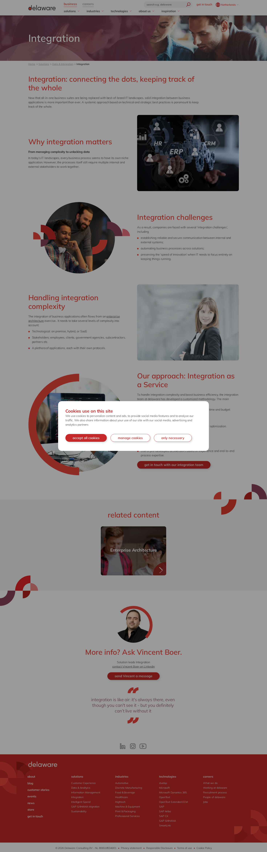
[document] (133, 426)
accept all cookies (86, 438)
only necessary (172, 438)
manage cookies (130, 438)
